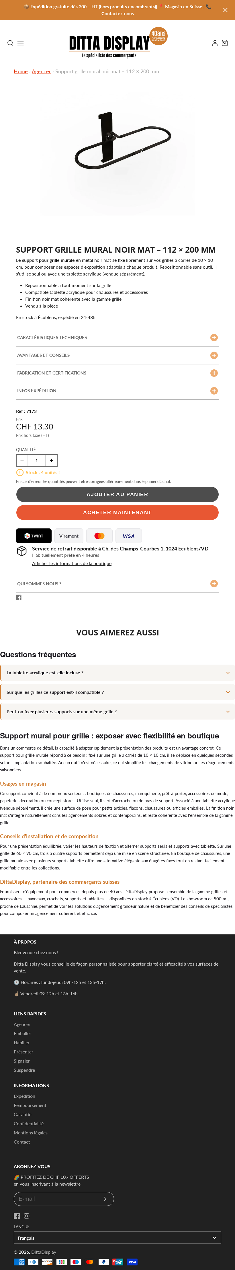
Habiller (22, 1042)
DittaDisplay (43, 1252)
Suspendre (24, 1070)
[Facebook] (17, 1216)
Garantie (22, 1114)
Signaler (22, 1060)
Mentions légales (31, 1132)
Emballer (22, 1033)
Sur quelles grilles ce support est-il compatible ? (55, 692)
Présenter (23, 1051)
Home (21, 71)
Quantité (26, 449)
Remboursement (30, 1105)
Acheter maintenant (117, 512)
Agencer (41, 71)
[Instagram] (26, 1216)
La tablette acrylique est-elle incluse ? (45, 672)
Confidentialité (29, 1123)
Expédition (24, 1096)
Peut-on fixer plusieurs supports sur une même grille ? (62, 711)
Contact (22, 1141)
